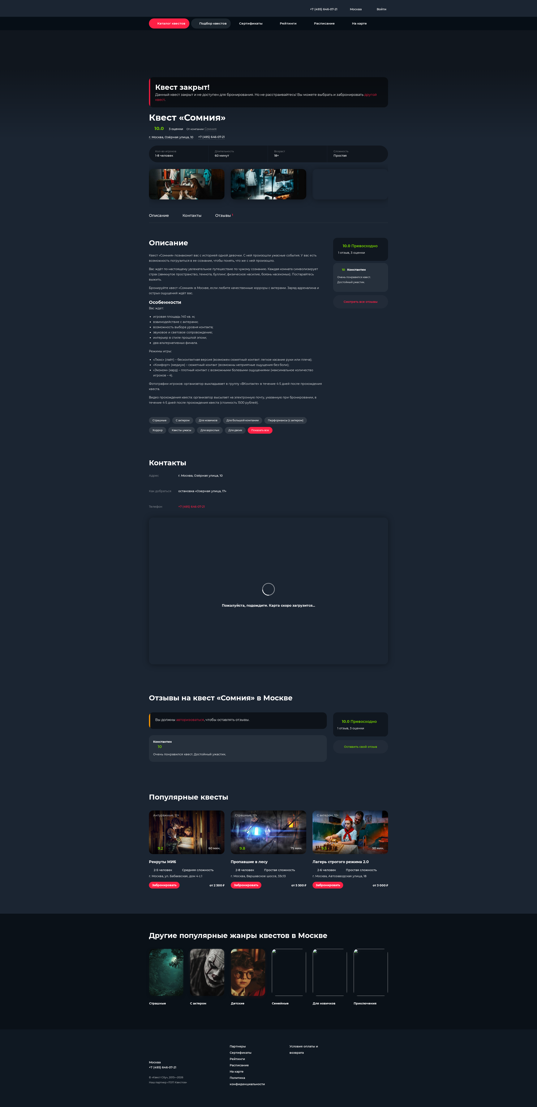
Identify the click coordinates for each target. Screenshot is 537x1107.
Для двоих (235, 430)
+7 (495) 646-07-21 (211, 137)
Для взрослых (210, 430)
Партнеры (238, 1046)
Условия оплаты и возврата (303, 1050)
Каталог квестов (171, 23)
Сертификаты (250, 23)
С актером (183, 420)
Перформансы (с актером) (285, 420)
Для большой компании (243, 420)
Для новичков (208, 420)
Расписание (324, 23)
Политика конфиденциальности (247, 1081)
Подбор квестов (213, 23)
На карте (359, 23)
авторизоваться (190, 720)
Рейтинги (288, 23)
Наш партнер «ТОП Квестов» (168, 1082)
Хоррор (157, 430)
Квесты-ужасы (181, 430)
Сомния (210, 129)
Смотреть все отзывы (361, 302)
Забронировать (164, 885)
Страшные (159, 420)
